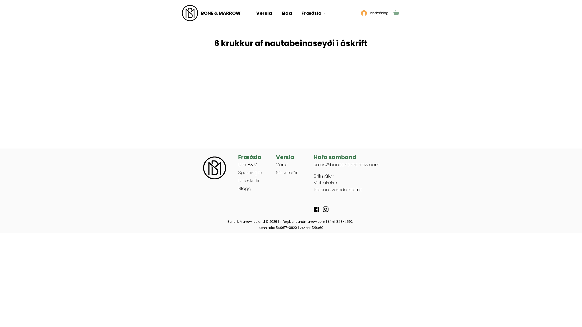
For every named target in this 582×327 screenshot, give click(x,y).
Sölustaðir (287, 172)
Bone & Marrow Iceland (246, 221)
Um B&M (247, 164)
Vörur (282, 164)
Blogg (244, 188)
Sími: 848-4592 (340, 221)
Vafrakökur (325, 183)
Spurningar (250, 172)
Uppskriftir (249, 180)
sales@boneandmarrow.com (347, 164)
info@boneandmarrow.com (302, 221)
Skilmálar (324, 176)
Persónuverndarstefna (338, 189)
